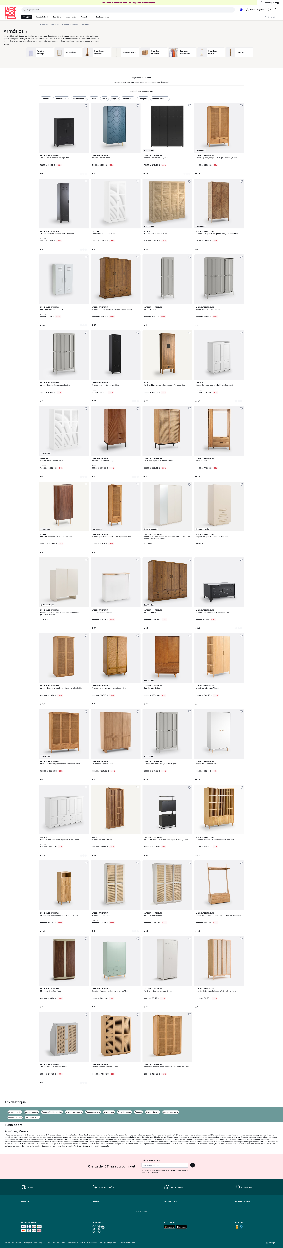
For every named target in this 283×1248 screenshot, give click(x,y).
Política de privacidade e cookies (55, 1243)
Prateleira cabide (124, 1112)
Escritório (57, 17)
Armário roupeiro (14, 1112)
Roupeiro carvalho (93, 1112)
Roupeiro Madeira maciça (52, 1112)
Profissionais (270, 17)
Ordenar (45, 99)
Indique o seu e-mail (151, 1160)
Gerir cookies (72, 1243)
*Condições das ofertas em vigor (33, 1243)
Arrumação (71, 17)
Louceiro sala (109, 1112)
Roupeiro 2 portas (152, 1112)
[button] (275, 10)
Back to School (42, 17)
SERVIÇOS (96, 1201)
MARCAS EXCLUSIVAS (170, 1201)
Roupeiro (138, 1112)
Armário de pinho (32, 1117)
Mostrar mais (141, 1211)
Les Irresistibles (102, 17)
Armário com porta (170, 1112)
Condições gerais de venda (13, 1243)
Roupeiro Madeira (15, 1117)
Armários (85, 25)
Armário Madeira (31, 1112)
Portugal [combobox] (272, 1243)
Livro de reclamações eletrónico (88, 1243)
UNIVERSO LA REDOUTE (242, 1201)
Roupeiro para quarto (74, 1112)
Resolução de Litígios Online (108, 1243)
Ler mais (6, 44)
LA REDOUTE (25, 1201)
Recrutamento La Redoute (127, 1243)
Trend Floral (86, 17)
